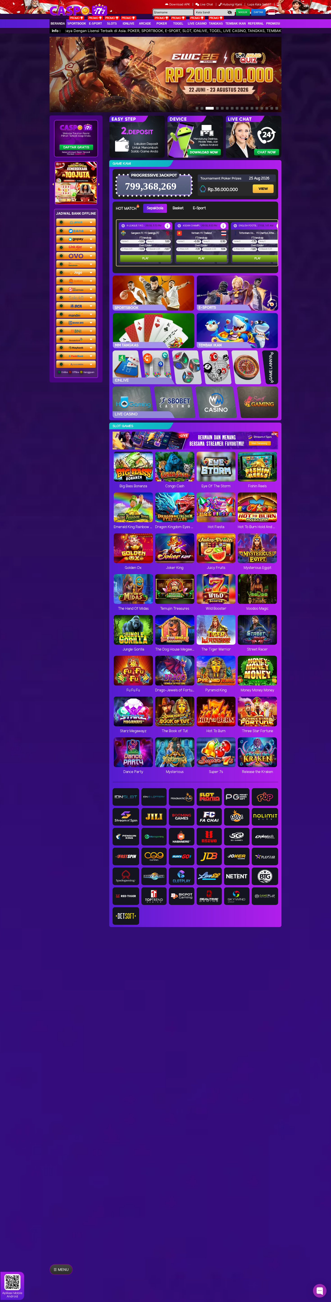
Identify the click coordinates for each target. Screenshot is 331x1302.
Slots (112, 23)
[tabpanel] (198, 243)
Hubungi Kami (232, 4)
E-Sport (95, 23)
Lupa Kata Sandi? (259, 4)
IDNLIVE (128, 23)
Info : (56, 30)
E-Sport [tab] (199, 208)
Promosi (273, 23)
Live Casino (197, 23)
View (264, 185)
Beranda (58, 23)
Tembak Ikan (235, 23)
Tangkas (216, 23)
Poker (161, 23)
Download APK (179, 4)
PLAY (145, 258)
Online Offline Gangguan (77, 372)
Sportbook (76, 23)
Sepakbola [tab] (155, 208)
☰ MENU (61, 1269)
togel (178, 23)
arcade (145, 23)
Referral (256, 23)
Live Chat (206, 4)
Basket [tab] (178, 208)
